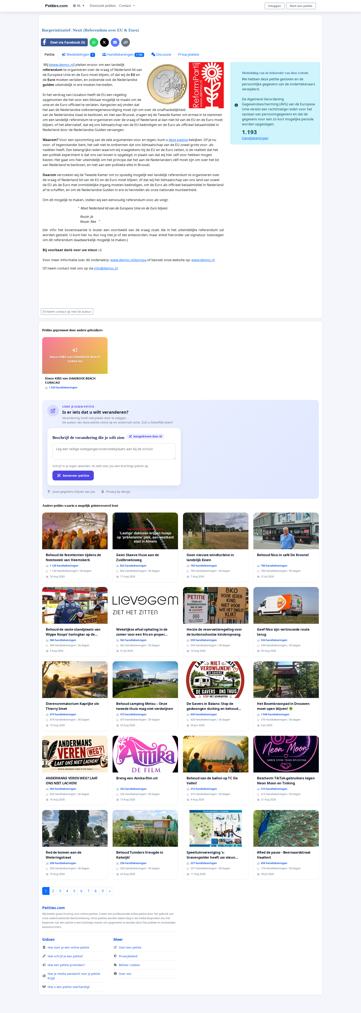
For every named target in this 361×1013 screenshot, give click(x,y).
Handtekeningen (124, 54)
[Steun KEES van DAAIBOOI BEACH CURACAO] (75, 364)
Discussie (163, 54)
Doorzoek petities (103, 6)
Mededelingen (79, 54)
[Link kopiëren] (125, 42)
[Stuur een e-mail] (115, 42)
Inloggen (274, 6)
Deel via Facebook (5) (67, 42)
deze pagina (178, 139)
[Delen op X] (104, 42)
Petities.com (56, 6)
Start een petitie (301, 6)
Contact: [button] (125, 6)
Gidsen (48, 939)
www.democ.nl (62, 64)
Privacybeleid (188, 54)
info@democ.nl (106, 268)
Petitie (49, 54)
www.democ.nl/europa (128, 260)
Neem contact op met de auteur (69, 312)
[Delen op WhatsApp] (93, 42)
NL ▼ (81, 5)
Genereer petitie (76, 475)
